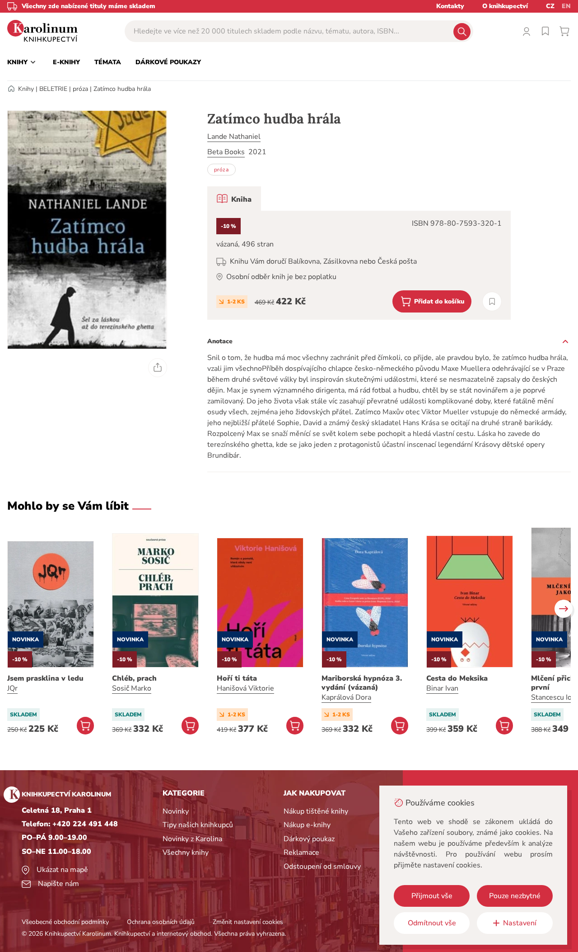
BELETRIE (53, 89)
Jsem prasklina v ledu (45, 678)
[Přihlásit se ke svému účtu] (526, 31)
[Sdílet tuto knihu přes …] (157, 367)
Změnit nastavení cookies (248, 922)
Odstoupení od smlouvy (322, 866)
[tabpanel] (359, 265)
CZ (550, 6)
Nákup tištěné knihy (316, 811)
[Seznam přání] (545, 31)
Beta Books (226, 152)
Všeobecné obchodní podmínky (65, 922)
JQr (12, 688)
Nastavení (519, 923)
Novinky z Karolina (192, 839)
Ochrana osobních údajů (161, 922)
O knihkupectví (505, 6)
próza (80, 89)
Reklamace (301, 852)
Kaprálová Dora (346, 697)
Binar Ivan (442, 688)
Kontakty (450, 6)
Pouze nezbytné (515, 896)
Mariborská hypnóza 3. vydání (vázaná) (362, 683)
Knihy (26, 89)
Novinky (176, 811)
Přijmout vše (431, 896)
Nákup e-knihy (307, 825)
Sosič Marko (131, 688)
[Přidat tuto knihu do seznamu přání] (492, 301)
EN (566, 6)
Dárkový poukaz (309, 839)
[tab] (234, 198)
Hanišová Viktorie (245, 688)
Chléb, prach (134, 678)
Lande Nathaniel (234, 137)
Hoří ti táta (237, 678)
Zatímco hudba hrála (122, 89)
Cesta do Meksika (457, 678)
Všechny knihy (186, 852)
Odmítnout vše (432, 923)
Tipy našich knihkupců (198, 825)
